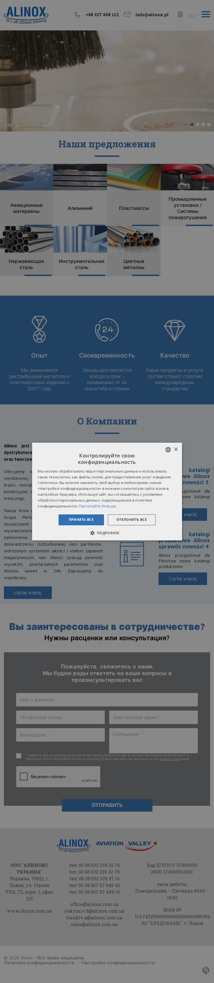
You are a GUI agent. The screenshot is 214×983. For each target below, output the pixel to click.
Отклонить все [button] (131, 519)
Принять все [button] (81, 519)
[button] (106, 532)
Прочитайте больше (97, 506)
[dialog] (107, 491)
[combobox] (168, 449)
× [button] (176, 449)
